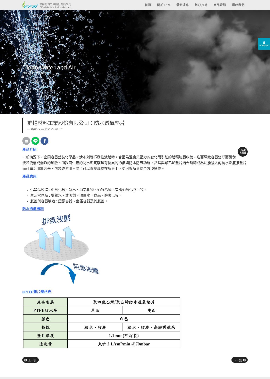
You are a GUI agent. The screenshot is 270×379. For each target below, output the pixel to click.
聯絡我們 (238, 5)
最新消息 (182, 5)
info (41, 129)
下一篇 (238, 360)
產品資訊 (219, 5)
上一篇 (32, 360)
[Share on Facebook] (44, 141)
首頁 (148, 5)
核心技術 (201, 5)
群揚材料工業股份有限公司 (58, 123)
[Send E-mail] (26, 141)
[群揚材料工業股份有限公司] (45, 4)
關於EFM (163, 5)
